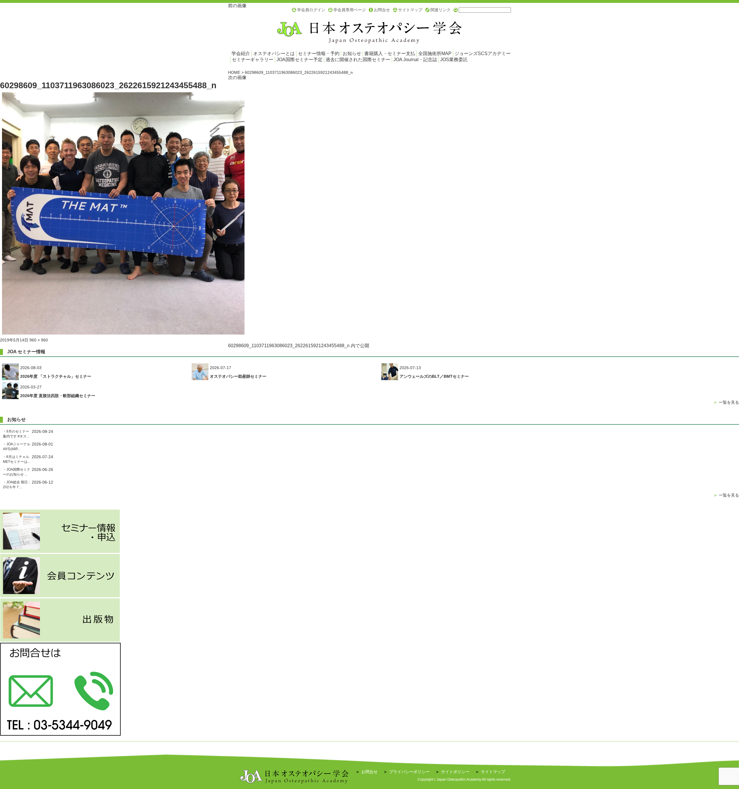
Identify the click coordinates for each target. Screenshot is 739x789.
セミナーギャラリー (252, 59)
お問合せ (382, 9)
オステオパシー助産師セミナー (238, 376)
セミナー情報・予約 (318, 53)
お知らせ (352, 53)
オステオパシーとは (274, 53)
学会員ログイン (311, 9)
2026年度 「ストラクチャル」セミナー (55, 376)
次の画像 (237, 77)
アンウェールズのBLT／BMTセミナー (434, 376)
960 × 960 (38, 340)
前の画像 (237, 5)
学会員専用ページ (349, 9)
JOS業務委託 (454, 59)
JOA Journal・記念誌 (415, 59)
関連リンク (440, 9)
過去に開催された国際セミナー (358, 59)
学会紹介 (241, 53)
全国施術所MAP (434, 53)
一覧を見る (726, 402)
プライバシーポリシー (406, 771)
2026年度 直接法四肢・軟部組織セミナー (57, 395)
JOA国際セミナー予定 (299, 59)
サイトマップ (410, 9)
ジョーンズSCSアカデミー (483, 53)
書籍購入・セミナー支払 (389, 53)
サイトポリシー (452, 771)
